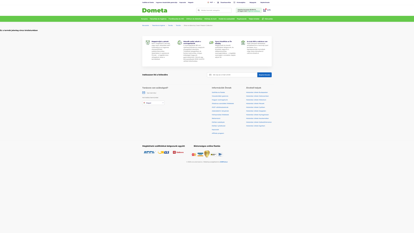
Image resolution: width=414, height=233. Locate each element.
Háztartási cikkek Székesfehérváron (259, 122)
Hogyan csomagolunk (220, 100)
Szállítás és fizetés (148, 2)
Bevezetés (145, 25)
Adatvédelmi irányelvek (220, 111)
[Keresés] (198, 10)
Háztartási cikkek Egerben (255, 126)
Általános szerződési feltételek (223, 103)
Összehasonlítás (225, 2)
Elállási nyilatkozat (218, 126)
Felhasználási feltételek (220, 115)
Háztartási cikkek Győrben (255, 107)
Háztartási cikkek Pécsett (255, 103)
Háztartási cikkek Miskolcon (256, 100)
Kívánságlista (241, 2)
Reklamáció (216, 118)
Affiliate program (218, 133)
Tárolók (178, 25)
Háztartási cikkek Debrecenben (257, 96)
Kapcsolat (182, 2)
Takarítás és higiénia (158, 25)
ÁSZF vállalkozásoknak (220, 107)
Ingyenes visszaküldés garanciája (166, 2)
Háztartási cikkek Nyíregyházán (257, 115)
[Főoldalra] (154, 10)
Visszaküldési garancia (220, 96)
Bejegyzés (253, 2)
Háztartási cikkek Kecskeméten (257, 118)
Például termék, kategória (210, 10)
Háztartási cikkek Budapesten (257, 92)
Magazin (190, 2)
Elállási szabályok (218, 122)
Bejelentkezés (265, 2)
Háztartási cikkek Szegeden (256, 111)
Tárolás (170, 25)
